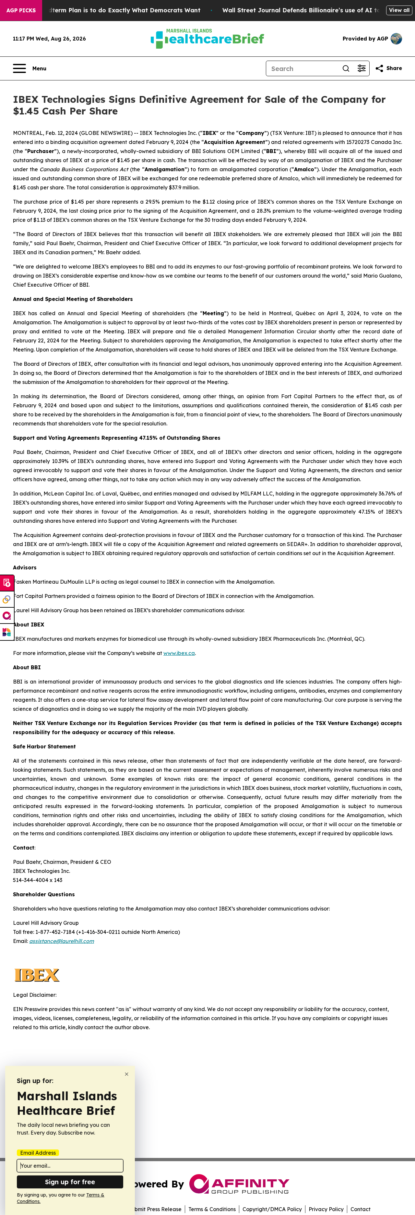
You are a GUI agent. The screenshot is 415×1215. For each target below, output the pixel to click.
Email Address (38, 1152)
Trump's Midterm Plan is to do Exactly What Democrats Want (108, 10)
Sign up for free (70, 1182)
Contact (360, 1209)
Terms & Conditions (212, 1209)
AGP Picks (21, 10)
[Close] (127, 1074)
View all (399, 10)
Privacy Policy (326, 1209)
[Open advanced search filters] (361, 68)
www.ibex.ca (179, 653)
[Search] (346, 68)
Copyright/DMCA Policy (272, 1209)
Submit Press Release (155, 1209)
